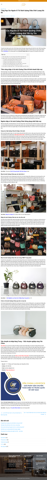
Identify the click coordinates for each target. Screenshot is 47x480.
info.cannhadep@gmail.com (30, 467)
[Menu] (1, 4)
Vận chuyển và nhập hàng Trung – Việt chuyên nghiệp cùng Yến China (15, 66)
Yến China (3, 345)
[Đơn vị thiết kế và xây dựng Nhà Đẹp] (23, 4)
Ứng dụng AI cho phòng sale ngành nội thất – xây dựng (12, 431)
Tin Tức (2, 444)
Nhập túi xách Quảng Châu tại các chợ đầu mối (13, 62)
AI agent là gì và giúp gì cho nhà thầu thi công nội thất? (11, 423)
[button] (27, 55)
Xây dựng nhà (3, 446)
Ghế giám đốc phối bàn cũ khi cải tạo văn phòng (10, 425)
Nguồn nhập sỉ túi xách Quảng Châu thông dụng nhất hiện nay (14, 58)
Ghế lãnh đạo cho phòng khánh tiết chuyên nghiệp (10, 429)
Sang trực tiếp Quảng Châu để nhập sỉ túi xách (13, 59)
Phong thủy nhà (4, 439)
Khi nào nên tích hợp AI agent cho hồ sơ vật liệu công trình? (12, 427)
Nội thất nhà (3, 437)
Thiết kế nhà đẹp (4, 442)
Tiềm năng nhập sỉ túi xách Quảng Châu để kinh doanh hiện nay (14, 56)
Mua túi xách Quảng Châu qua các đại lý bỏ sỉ (12, 60)
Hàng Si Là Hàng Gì (10, 214)
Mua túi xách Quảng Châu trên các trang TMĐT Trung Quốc (15, 63)
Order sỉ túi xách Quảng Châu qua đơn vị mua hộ (13, 64)
